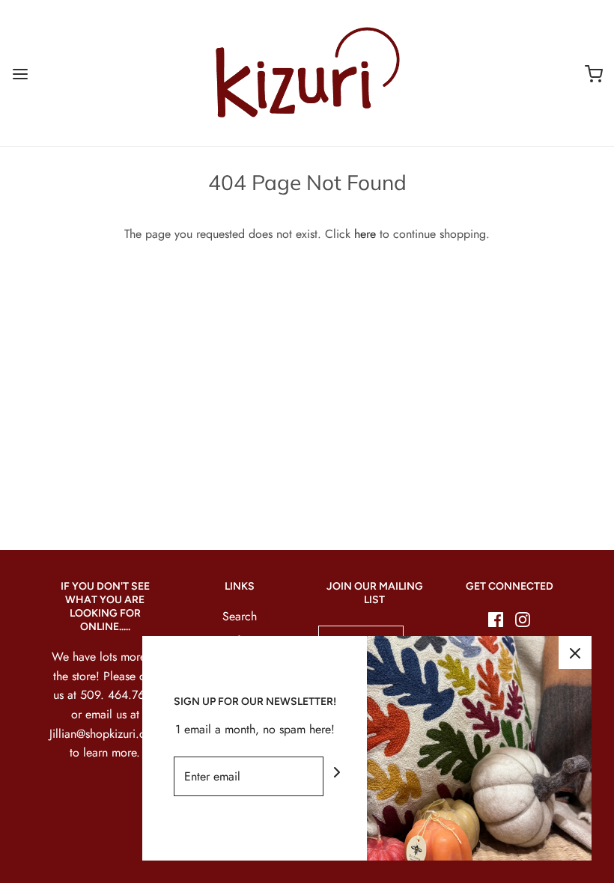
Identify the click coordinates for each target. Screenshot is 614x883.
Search (239, 616)
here (365, 233)
